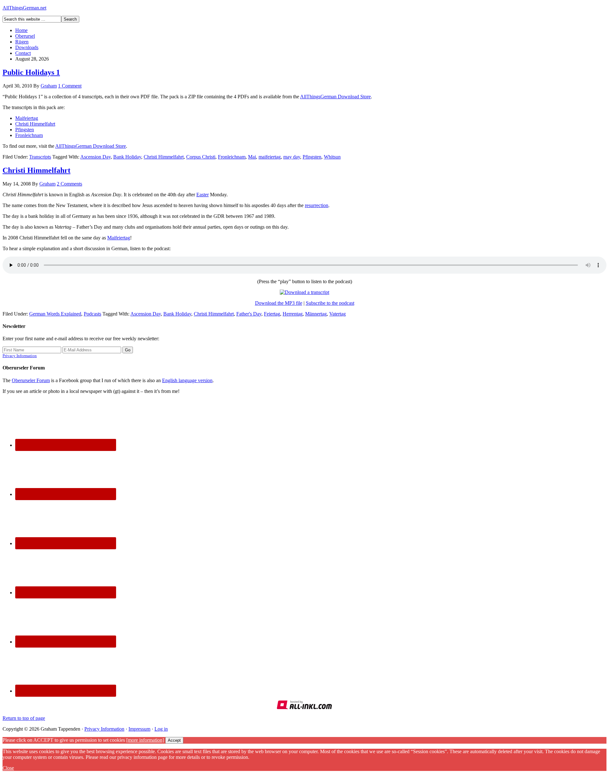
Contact (23, 53)
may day (291, 157)
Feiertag (272, 313)
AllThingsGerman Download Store (335, 96)
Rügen (22, 41)
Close (8, 768)
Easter (202, 194)
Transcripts (40, 157)
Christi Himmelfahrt (35, 124)
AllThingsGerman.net (24, 7)
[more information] (145, 740)
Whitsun (332, 157)
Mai (252, 157)
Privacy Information (20, 355)
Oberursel (25, 36)
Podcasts (92, 313)
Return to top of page (24, 718)
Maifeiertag (26, 118)
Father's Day (248, 313)
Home (21, 30)
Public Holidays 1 (31, 72)
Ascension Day (95, 157)
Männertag (316, 313)
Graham (49, 85)
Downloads (26, 47)
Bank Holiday (127, 157)
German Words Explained (55, 313)
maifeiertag (270, 157)
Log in (161, 729)
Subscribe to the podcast (330, 303)
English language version (187, 380)
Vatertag (337, 313)
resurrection (316, 205)
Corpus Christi (200, 157)
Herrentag (293, 313)
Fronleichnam (29, 135)
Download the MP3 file (278, 303)
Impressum (139, 729)
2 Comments (69, 183)
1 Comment (70, 85)
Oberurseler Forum (31, 380)
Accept (174, 740)
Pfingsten (24, 129)
